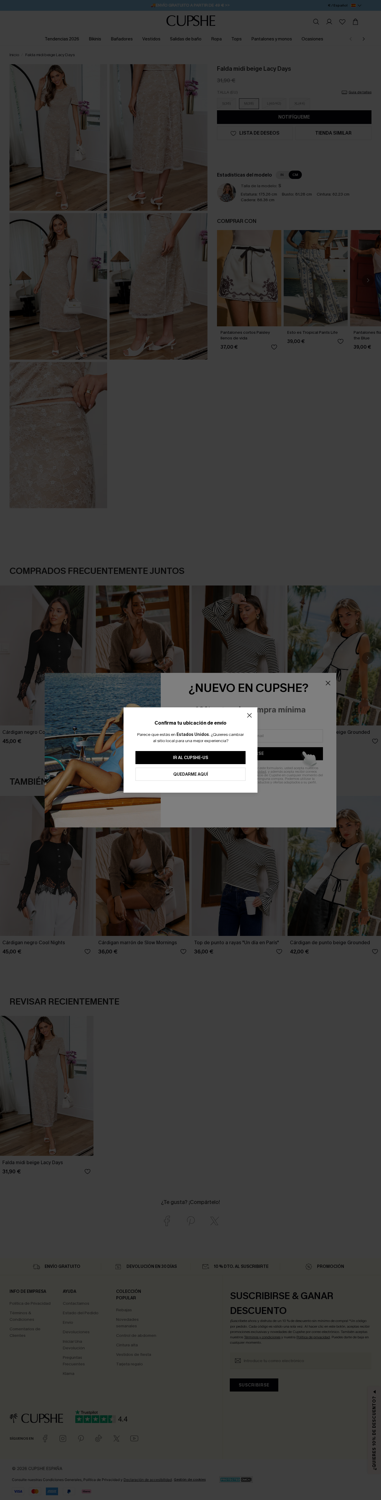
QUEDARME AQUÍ (190, 774)
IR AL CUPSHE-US (190, 758)
